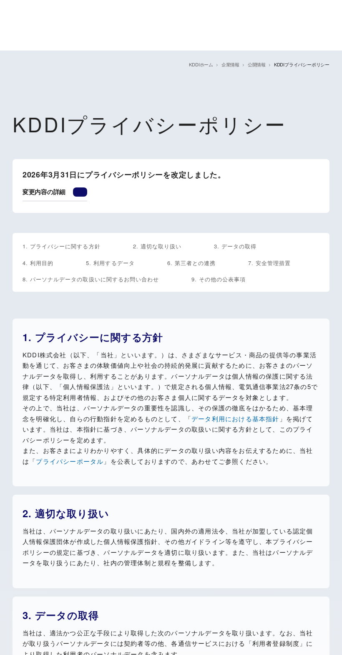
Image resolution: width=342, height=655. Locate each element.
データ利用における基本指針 (235, 418)
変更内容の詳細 (44, 191)
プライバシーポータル (69, 461)
